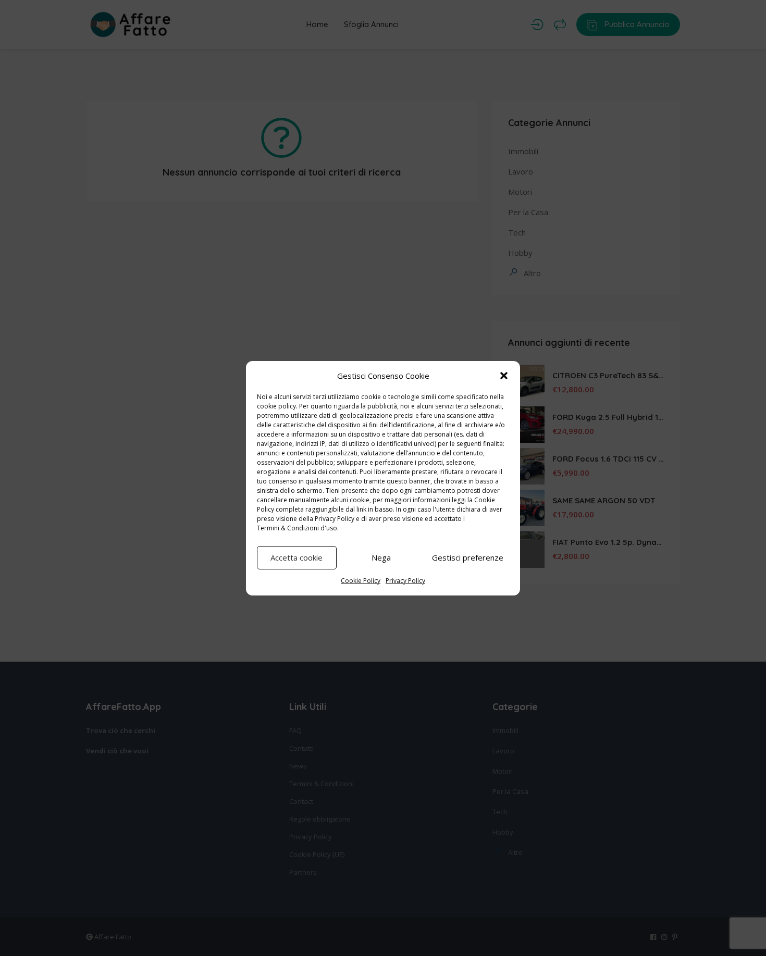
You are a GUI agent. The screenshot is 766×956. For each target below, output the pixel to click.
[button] (504, 375)
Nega (381, 557)
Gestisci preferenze (467, 557)
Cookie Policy (360, 580)
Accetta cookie (296, 557)
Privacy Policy (334, 518)
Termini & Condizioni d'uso (297, 528)
